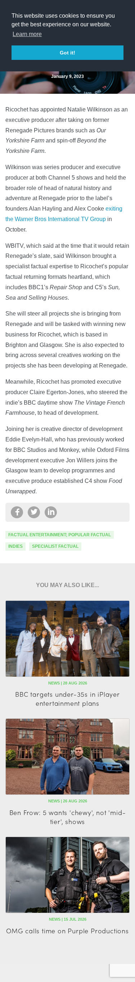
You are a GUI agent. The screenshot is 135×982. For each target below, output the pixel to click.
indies (15, 546)
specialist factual (55, 546)
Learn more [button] (27, 34)
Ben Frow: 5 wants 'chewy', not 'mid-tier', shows (67, 817)
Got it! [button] (67, 53)
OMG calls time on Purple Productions (67, 930)
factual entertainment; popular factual (59, 534)
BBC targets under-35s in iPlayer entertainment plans (67, 699)
